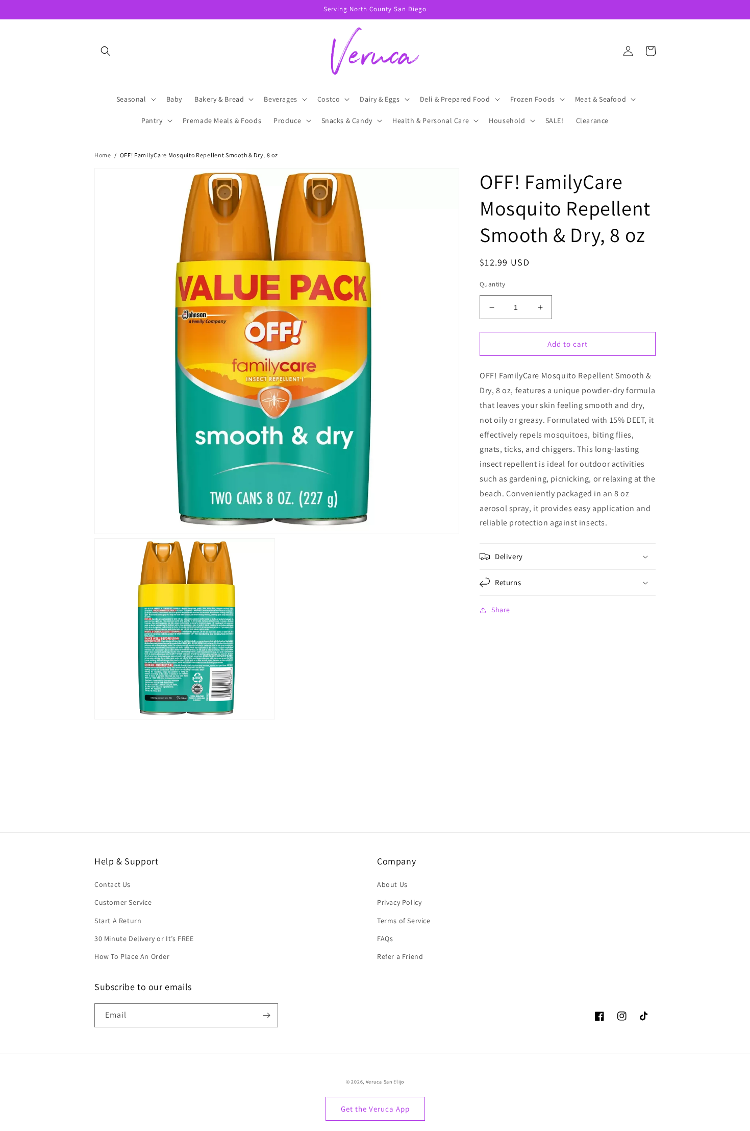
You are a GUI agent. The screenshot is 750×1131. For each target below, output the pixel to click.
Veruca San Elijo (385, 1081)
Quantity (492, 284)
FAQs (385, 938)
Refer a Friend (400, 956)
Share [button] (500, 609)
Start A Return (117, 920)
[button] (105, 51)
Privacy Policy (399, 902)
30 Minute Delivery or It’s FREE (144, 938)
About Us (392, 884)
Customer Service (123, 902)
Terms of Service (404, 920)
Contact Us (112, 884)
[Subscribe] (266, 1015)
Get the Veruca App (375, 1109)
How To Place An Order (132, 956)
